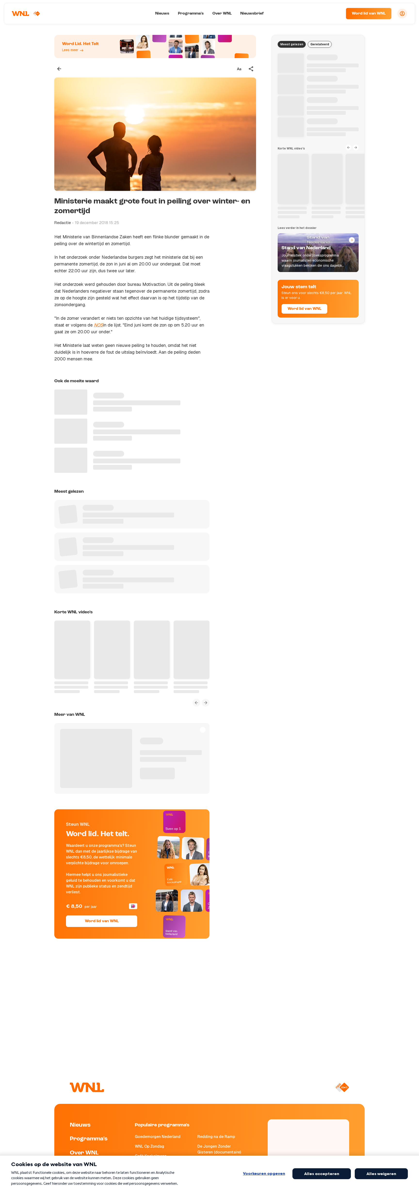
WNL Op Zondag (149, 1146)
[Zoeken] (336, 13)
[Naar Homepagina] (26, 13)
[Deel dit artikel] (251, 69)
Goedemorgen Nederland (157, 1136)
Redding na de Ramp (216, 1136)
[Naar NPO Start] (342, 1087)
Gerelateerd (319, 44)
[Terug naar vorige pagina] (59, 69)
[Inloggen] (402, 13)
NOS (98, 325)
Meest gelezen (291, 44)
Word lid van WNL (369, 14)
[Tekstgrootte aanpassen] (239, 69)
